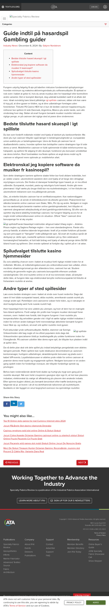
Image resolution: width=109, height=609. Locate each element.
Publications (30, 555)
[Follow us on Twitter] (21, 404)
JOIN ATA (94, 7)
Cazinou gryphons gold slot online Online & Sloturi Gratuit (32, 430)
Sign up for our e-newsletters (71, 500)
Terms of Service (17, 605)
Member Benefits (75, 544)
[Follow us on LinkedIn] (14, 403)
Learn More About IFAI (32, 500)
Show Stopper (95, 561)
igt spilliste (51, 100)
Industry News (10, 45)
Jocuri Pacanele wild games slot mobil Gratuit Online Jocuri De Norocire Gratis (42, 443)
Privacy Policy (74, 602)
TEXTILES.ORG (12, 7)
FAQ (48, 555)
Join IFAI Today (74, 552)
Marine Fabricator (11, 558)
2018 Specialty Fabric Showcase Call (96, 554)
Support (50, 552)
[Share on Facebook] (6, 404)
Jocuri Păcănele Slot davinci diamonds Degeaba (27, 425)
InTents (6, 555)
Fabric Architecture (9, 570)
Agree (96, 602)
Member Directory (75, 548)
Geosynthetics (10, 551)
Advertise (50, 548)
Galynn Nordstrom (52, 45)
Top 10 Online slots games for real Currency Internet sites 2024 (34, 421)
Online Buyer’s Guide (95, 546)
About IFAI (29, 544)
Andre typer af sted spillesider (26, 77)
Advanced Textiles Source (11, 564)
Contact (49, 544)
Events (28, 548)
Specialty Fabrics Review (11, 546)
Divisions (29, 552)
